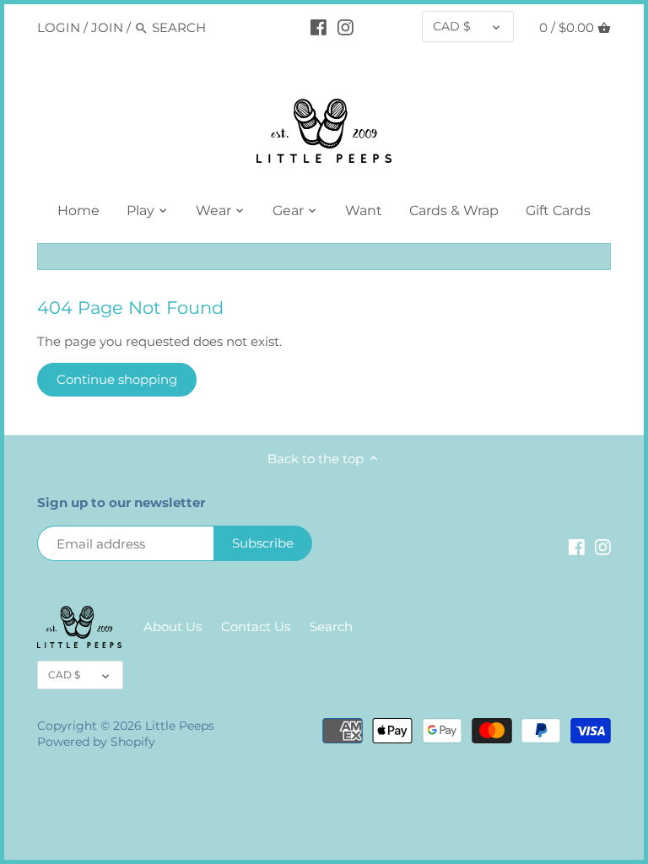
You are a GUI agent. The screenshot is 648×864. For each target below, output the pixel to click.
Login (58, 27)
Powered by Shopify (96, 741)
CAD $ (452, 26)
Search (331, 626)
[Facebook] (318, 27)
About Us (172, 626)
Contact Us (255, 626)
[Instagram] (346, 27)
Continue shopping (117, 379)
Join (107, 27)
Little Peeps (179, 725)
